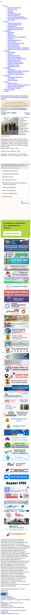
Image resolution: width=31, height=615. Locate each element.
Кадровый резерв (7, 196)
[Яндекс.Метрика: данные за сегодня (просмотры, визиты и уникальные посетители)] (6, 596)
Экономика (7, 30)
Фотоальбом (11, 20)
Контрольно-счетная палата (16, 27)
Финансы (10, 34)
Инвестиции (11, 35)
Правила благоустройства (15, 72)
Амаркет (6, 91)
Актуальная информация (9, 193)
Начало (3, 95)
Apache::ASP (4, 612)
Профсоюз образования (9, 187)
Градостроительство (13, 46)
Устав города (11, 69)
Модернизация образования (10, 174)
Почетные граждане (13, 15)
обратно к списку (27, 113)
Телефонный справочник (15, 77)
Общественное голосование (16, 86)
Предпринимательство (14, 40)
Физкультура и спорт (14, 55)
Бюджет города (12, 41)
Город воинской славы (14, 13)
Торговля (10, 38)
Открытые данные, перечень (16, 74)
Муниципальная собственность (17, 37)
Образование (11, 52)
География (11, 12)
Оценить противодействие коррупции (19, 85)
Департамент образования (20, 97)
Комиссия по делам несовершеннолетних (14, 65)
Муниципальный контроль (15, 63)
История (10, 10)
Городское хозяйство (14, 44)
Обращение (4, 602)
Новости (3, 99)
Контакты (7, 75)
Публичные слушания (14, 88)
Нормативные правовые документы (18, 71)
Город (6, 6)
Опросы (6, 81)
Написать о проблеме (12, 233)
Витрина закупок (9, 89)
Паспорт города (12, 9)
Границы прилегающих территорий (18, 47)
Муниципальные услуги (9, 180)
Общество (7, 51)
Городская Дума (12, 26)
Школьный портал (7, 177)
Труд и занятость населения (16, 43)
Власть (6, 21)
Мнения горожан (13, 83)
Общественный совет (14, 60)
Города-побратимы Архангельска (17, 18)
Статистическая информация (16, 17)
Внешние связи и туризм (15, 61)
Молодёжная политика (14, 57)
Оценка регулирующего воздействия (18, 49)
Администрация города (14, 24)
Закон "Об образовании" (9, 190)
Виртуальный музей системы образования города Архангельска (14, 183)
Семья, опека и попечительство (17, 58)
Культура (10, 54)
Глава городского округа (15, 23)
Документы (7, 68)
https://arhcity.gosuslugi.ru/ (18, 108)
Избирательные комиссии (15, 29)
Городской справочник (14, 7)
